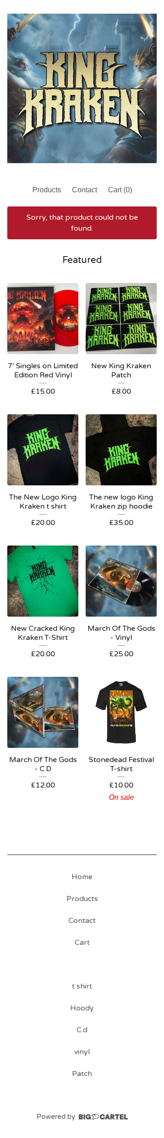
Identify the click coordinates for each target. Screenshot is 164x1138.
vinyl (82, 1051)
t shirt (82, 986)
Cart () (120, 190)
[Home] (82, 88)
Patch (82, 1073)
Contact (84, 190)
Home (82, 876)
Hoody (82, 1008)
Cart (82, 942)
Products (46, 190)
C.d (82, 1030)
